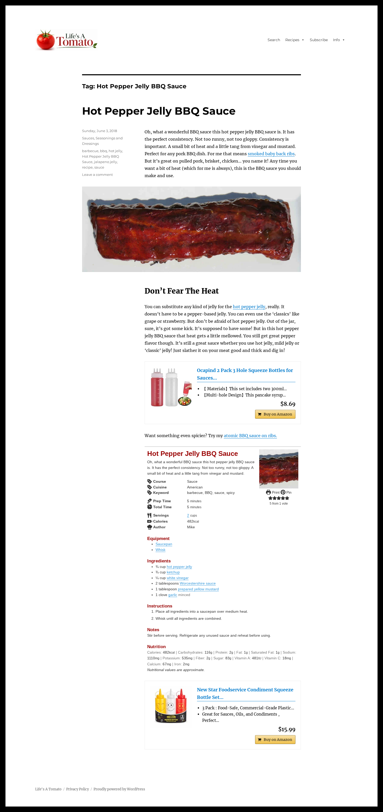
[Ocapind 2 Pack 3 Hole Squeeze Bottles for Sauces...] (171, 387)
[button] (270, 498)
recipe (87, 167)
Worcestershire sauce (198, 583)
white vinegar (178, 578)
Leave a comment (97, 174)
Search (274, 40)
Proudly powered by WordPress (119, 789)
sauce (99, 167)
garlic (172, 595)
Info (336, 40)
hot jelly (115, 151)
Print (275, 492)
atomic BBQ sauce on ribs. (250, 435)
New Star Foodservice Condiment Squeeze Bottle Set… (245, 693)
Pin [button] (288, 492)
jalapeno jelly (105, 162)
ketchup (173, 572)
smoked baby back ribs (271, 153)
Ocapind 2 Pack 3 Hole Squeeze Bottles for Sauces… (245, 374)
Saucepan (164, 544)
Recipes (292, 40)
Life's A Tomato (48, 789)
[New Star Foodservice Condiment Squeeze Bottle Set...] (171, 707)
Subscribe (319, 40)
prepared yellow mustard (198, 589)
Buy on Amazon (278, 414)
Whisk (160, 550)
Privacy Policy (77, 789)
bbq (103, 151)
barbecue (90, 151)
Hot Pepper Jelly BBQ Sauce (159, 110)
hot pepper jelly (249, 306)
